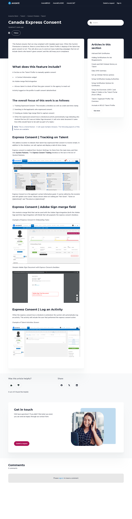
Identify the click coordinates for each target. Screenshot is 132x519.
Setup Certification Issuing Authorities (105, 79)
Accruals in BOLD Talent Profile (103, 105)
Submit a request (108, 3)
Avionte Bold (13, 16)
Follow (16, 33)
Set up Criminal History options (103, 75)
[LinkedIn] (77, 385)
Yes (11, 385)
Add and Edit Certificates (101, 53)
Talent (22, 16)
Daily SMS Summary (99, 71)
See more (97, 111)
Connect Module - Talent (36, 16)
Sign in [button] (119, 3)
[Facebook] (61, 385)
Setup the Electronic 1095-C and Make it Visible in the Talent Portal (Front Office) (104, 92)
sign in (61, 478)
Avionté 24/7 (71, 3)
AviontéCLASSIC (58, 3)
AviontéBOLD (45, 3)
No (18, 385)
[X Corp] (69, 385)
